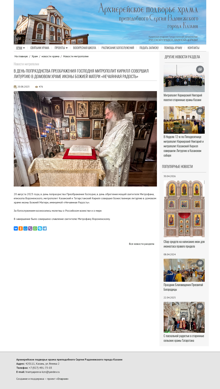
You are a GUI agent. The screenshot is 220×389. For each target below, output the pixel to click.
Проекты (60, 48)
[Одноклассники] (21, 228)
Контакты (193, 48)
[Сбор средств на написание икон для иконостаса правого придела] (184, 209)
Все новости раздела (141, 243)
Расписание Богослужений (118, 48)
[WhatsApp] (35, 228)
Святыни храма (39, 48)
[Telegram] (45, 228)
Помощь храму (173, 48)
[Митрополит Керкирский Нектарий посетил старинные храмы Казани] (184, 78)
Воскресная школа (84, 48)
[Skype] (40, 228)
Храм (19, 48)
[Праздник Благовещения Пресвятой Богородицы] (184, 270)
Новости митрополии (76, 56)
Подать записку (149, 48)
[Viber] (30, 228)
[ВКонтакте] (16, 228)
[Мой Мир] (25, 228)
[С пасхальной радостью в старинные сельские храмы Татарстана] (184, 317)
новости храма (50, 56)
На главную (21, 56)
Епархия (62, 378)
